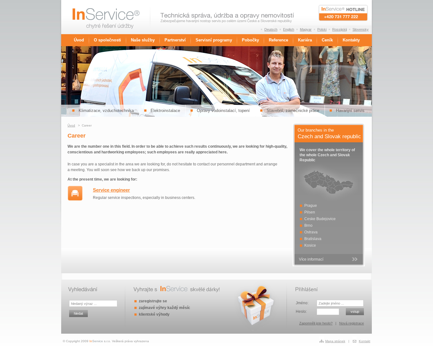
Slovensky (360, 29)
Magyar (306, 29)
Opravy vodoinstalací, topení (223, 110)
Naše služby (143, 40)
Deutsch (270, 29)
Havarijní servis (350, 110)
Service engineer (111, 190)
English (288, 29)
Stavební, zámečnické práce (293, 110)
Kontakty (351, 40)
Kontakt (364, 341)
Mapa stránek (335, 341)
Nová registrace (351, 323)
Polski (321, 29)
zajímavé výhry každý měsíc (164, 308)
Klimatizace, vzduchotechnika (106, 110)
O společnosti (107, 40)
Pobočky (250, 40)
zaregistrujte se (153, 301)
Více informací (311, 259)
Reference (278, 40)
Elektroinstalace (165, 110)
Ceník (327, 40)
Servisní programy (214, 40)
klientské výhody (154, 314)
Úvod (79, 40)
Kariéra (305, 40)
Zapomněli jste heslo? (316, 323)
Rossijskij (339, 29)
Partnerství (175, 40)
